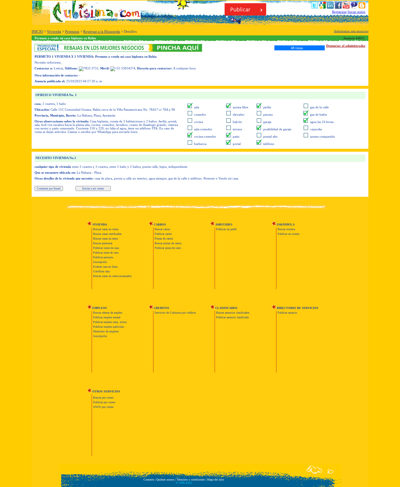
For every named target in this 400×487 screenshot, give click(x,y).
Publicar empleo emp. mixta (110, 322)
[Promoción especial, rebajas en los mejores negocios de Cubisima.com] (118, 50)
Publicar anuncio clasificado (232, 317)
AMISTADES (224, 224)
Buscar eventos (286, 229)
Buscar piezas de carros (168, 243)
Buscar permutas (102, 243)
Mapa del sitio (215, 479)
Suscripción (100, 262)
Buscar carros (162, 229)
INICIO (37, 31)
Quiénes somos (165, 479)
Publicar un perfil (226, 229)
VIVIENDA (99, 224)
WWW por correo (103, 407)
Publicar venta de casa (106, 248)
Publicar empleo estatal (106, 317)
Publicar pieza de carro (168, 248)
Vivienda (54, 31)
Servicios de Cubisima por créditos (175, 312)
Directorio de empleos (106, 331)
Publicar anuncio (287, 312)
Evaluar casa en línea (105, 266)
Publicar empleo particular (108, 326)
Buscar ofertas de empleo (107, 312)
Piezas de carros (164, 238)
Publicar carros (163, 233)
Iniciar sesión (356, 11)
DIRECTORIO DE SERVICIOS (297, 308)
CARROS (160, 224)
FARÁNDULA (286, 224)
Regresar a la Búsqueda (101, 31)
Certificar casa (101, 271)
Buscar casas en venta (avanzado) (112, 276)
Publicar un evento (289, 233)
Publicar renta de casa (105, 252)
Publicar (241, 9)
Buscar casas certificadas (107, 233)
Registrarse (339, 11)
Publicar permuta (103, 257)
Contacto (148, 479)
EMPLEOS (99, 308)
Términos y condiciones (191, 479)
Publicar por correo (104, 402)
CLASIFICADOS (226, 308)
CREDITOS (161, 308)
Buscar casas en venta (105, 229)
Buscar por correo (103, 397)
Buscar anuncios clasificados (232, 312)
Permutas (72, 31)
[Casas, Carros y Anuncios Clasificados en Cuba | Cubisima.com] (97, 19)
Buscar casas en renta (105, 238)
